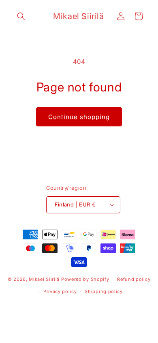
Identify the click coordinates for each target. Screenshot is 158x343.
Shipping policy (104, 291)
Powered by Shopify (85, 279)
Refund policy (133, 279)
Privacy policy (60, 291)
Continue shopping (79, 117)
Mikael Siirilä (44, 279)
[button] (21, 16)
